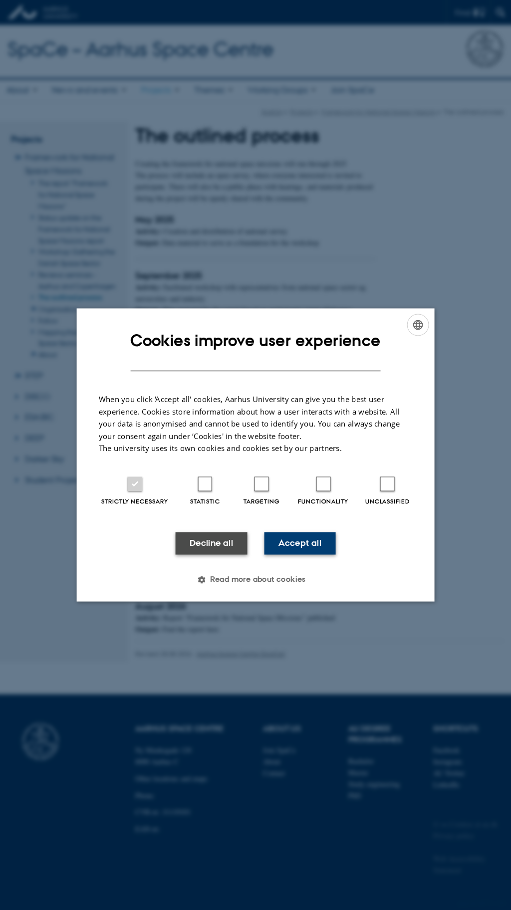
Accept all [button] (299, 542)
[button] (255, 580)
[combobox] (418, 325)
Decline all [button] (211, 542)
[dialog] (256, 454)
